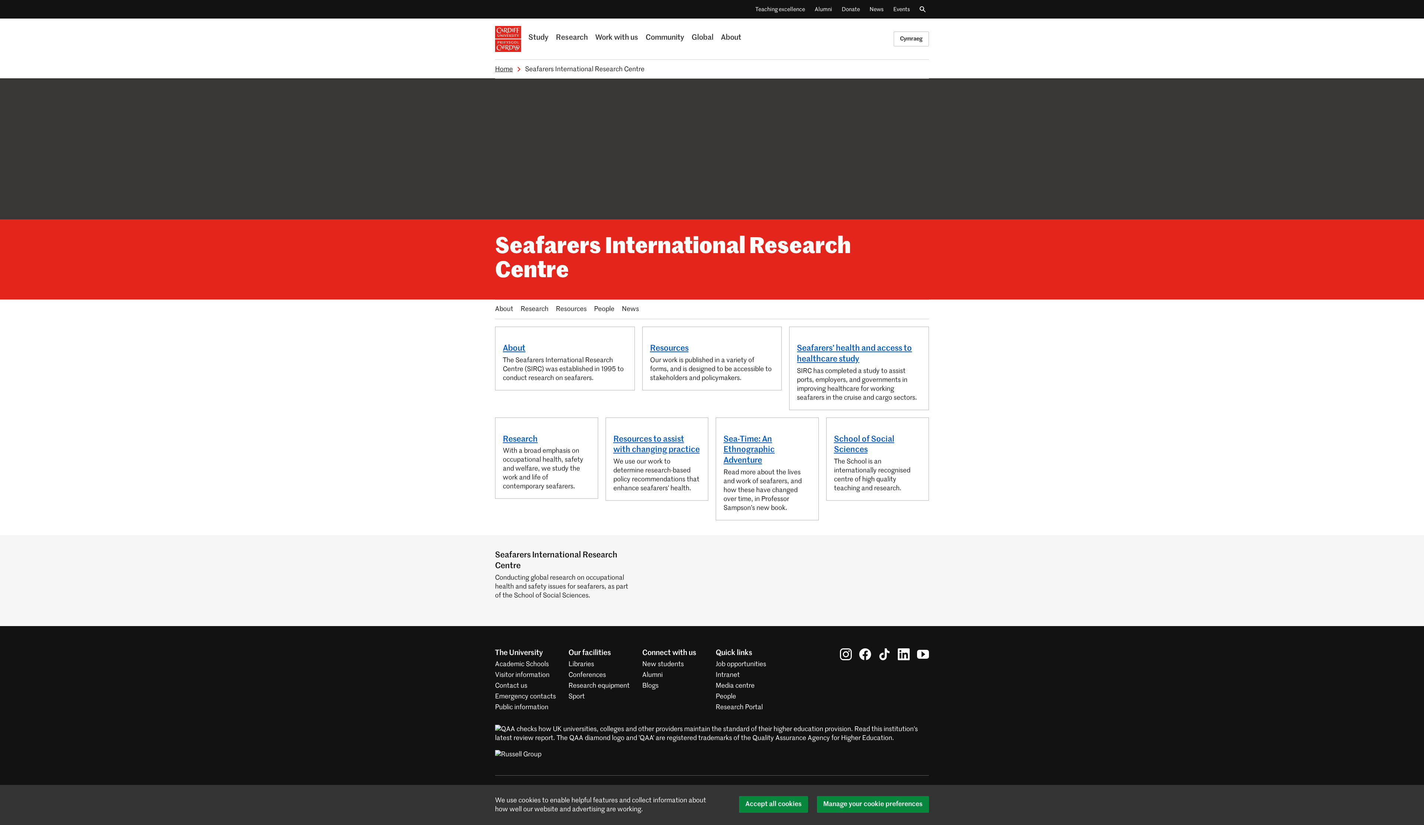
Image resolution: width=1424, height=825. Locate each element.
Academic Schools (522, 664)
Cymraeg (911, 39)
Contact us (511, 685)
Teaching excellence (780, 9)
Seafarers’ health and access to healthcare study (854, 353)
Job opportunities (741, 664)
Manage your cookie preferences (873, 804)
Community (665, 38)
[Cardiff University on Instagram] (846, 654)
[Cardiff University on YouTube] (923, 654)
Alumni (823, 9)
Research (572, 38)
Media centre (735, 685)
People (604, 309)
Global (702, 38)
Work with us (616, 38)
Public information (521, 707)
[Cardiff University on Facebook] (865, 654)
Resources (571, 309)
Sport (576, 696)
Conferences (587, 675)
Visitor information (522, 675)
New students (663, 664)
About (731, 38)
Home (504, 69)
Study (538, 38)
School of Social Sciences (864, 444)
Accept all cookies (773, 804)
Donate (851, 9)
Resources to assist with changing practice (656, 444)
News (877, 9)
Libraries (581, 664)
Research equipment (599, 685)
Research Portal (739, 707)
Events (901, 9)
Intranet (728, 675)
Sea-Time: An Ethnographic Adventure (749, 450)
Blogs (650, 685)
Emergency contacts (525, 696)
